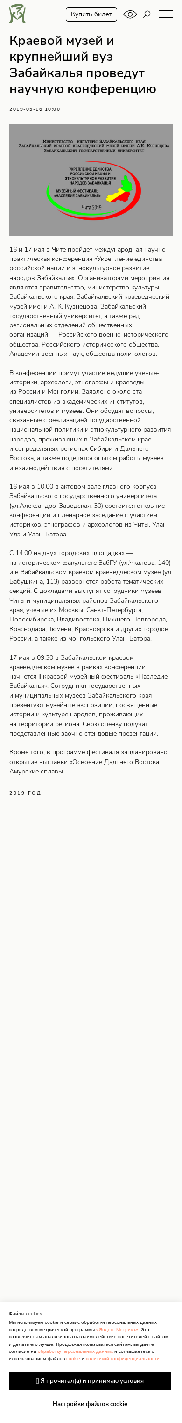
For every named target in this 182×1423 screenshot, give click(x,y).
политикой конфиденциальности (123, 1358)
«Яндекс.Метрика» (117, 1329)
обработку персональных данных (75, 1351)
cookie (73, 1358)
